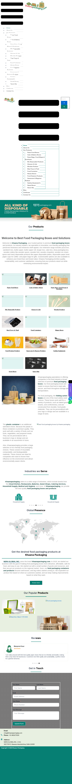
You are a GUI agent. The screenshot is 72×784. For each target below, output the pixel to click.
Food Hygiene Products (13, 69)
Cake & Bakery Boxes (13, 41)
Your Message (17, 709)
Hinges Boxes (14, 65)
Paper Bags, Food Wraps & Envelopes (14, 45)
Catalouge (9, 88)
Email (14, 693)
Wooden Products (59, 309)
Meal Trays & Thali (13, 59)
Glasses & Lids (15, 53)
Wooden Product (15, 56)
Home (8, 28)
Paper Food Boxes (12, 36)
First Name (16, 684)
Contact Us (10, 91)
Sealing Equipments (59, 351)
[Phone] (70, 398)
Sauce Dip (13, 84)
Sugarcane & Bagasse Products (36, 351)
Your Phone (16, 701)
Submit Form (19, 724)
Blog (7, 86)
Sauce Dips (36, 371)
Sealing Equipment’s (11, 78)
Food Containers (36, 330)
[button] (12, 14)
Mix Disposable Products (13, 50)
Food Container (15, 63)
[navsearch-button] (51, 3)
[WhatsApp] (70, 402)
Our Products (27, 150)
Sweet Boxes (14, 81)
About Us (9, 30)
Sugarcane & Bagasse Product (13, 73)
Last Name (40, 684)
